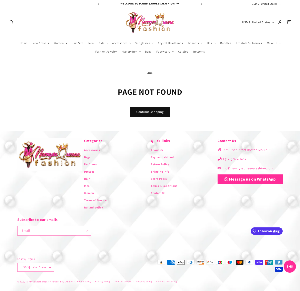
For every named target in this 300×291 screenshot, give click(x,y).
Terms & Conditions (164, 186)
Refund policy (93, 207)
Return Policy (160, 164)
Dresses (89, 171)
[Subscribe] (86, 231)
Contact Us (158, 193)
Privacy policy (102, 281)
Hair (87, 179)
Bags (87, 157)
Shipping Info (160, 171)
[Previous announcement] (98, 4)
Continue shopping (150, 112)
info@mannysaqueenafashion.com (247, 168)
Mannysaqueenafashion (38, 281)
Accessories (92, 150)
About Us (157, 150)
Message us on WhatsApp (252, 179)
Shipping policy (144, 281)
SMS (290, 266)
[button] (11, 22)
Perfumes (90, 164)
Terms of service (122, 281)
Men (87, 186)
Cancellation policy (166, 281)
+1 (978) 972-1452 (233, 159)
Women (89, 193)
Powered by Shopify (62, 281)
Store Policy (159, 179)
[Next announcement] (201, 4)
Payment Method (162, 157)
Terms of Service (95, 200)
